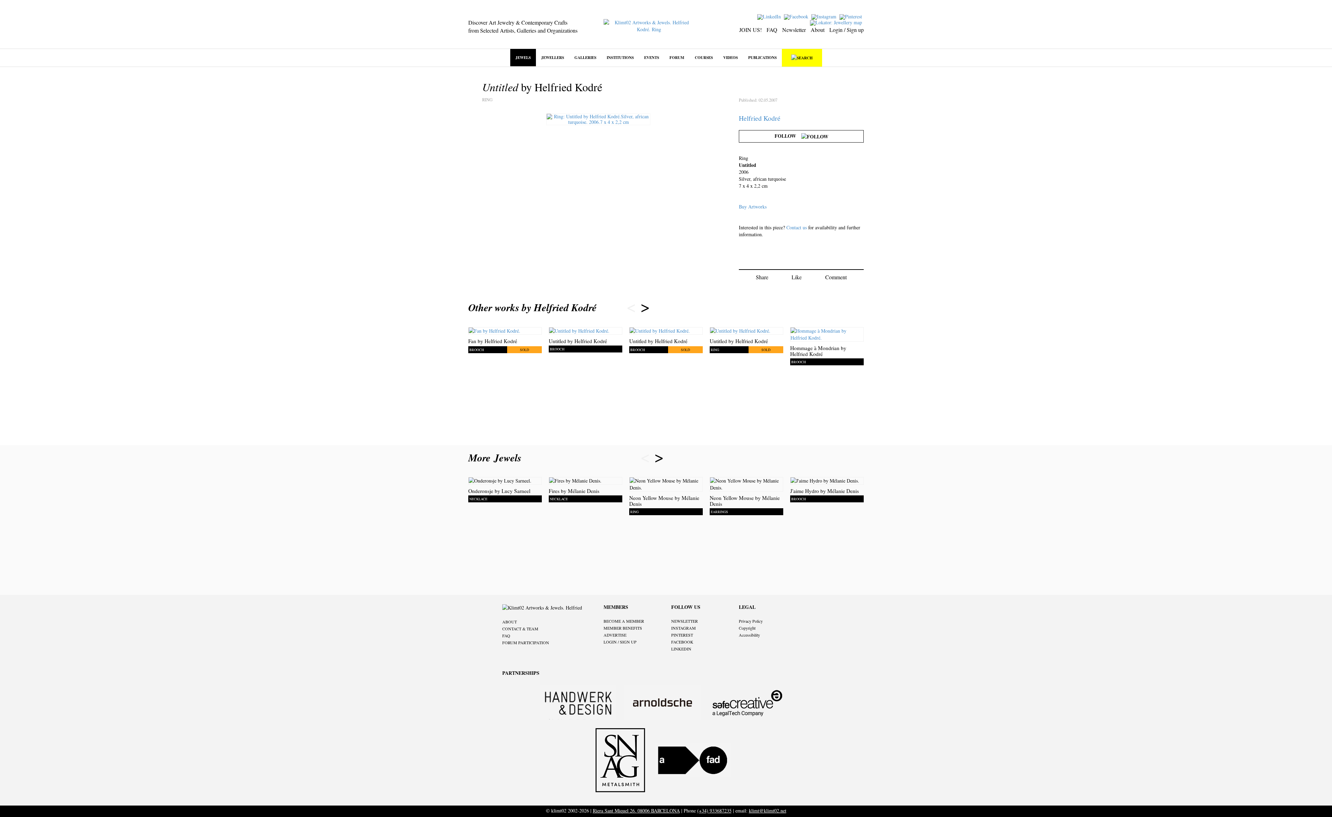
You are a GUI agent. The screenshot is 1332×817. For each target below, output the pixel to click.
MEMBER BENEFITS (623, 628)
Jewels (523, 57)
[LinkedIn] (770, 16)
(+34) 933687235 (714, 810)
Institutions (620, 57)
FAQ (772, 29)
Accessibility (749, 635)
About (818, 29)
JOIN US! (750, 29)
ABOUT (509, 621)
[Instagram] (824, 16)
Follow (788, 135)
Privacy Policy (751, 621)
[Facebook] (797, 16)
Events (651, 57)
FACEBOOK (682, 642)
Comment (836, 277)
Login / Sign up (846, 29)
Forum (676, 57)
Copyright (747, 628)
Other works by (532, 307)
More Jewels (496, 457)
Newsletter (794, 29)
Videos (730, 57)
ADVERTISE (615, 635)
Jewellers (552, 57)
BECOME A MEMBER (624, 621)
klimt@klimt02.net (767, 810)
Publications (762, 57)
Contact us (796, 227)
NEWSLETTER (684, 621)
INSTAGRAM (683, 628)
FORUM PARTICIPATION (525, 642)
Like (797, 277)
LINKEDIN (681, 649)
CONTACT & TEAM (520, 628)
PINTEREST (682, 635)
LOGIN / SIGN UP (620, 642)
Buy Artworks (753, 206)
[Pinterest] (851, 16)
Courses (704, 57)
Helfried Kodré (759, 118)
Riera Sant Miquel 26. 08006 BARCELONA (636, 810)
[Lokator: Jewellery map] (837, 22)
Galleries (585, 57)
